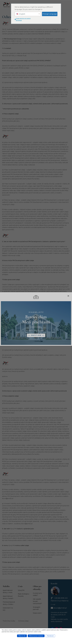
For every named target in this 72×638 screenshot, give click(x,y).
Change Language (50, 14)
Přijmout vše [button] (22, 636)
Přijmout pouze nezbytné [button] (36, 636)
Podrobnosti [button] (50, 636)
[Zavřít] (68, 296)
